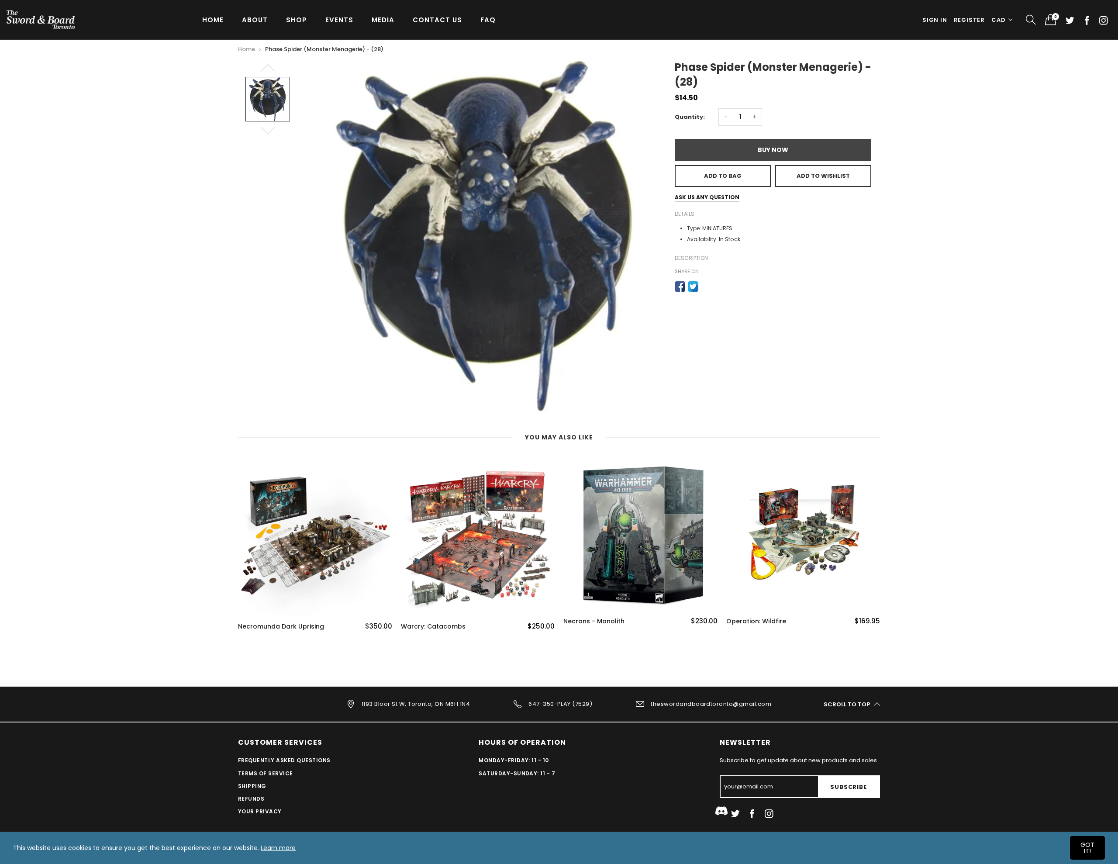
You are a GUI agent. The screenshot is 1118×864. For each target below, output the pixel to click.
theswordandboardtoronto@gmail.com (711, 704)
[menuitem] (213, 19)
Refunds (251, 798)
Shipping (252, 786)
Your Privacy (260, 811)
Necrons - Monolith (594, 621)
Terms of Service (265, 773)
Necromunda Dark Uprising (281, 626)
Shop (296, 19)
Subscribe (848, 787)
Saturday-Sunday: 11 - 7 (517, 773)
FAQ (488, 19)
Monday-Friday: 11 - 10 (514, 760)
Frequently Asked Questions (284, 760)
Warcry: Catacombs (433, 626)
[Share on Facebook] (680, 286)
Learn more (278, 847)
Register (969, 20)
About (255, 19)
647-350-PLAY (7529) (560, 704)
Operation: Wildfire (756, 621)
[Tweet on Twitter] (693, 286)
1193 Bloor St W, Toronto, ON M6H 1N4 (416, 704)
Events (339, 19)
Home (213, 19)
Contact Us (437, 19)
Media (383, 19)
